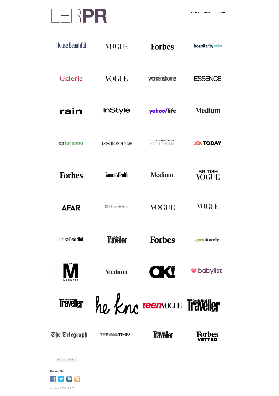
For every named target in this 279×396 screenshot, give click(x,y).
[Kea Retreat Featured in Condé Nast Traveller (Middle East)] (208, 303)
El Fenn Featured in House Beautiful (71, 55)
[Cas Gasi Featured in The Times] (117, 335)
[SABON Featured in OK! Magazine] (162, 271)
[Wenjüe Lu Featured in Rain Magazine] (71, 110)
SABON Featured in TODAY (210, 153)
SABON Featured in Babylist (210, 282)
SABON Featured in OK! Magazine (161, 281)
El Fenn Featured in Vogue (120, 89)
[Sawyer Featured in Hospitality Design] (208, 46)
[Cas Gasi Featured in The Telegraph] (71, 335)
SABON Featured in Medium (165, 185)
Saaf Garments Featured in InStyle (117, 120)
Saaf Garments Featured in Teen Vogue (163, 313)
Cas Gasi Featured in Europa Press (73, 152)
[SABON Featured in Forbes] (71, 175)
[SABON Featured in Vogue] (117, 46)
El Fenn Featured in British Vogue (208, 184)
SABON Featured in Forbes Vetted (209, 345)
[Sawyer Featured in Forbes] (162, 46)
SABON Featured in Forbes (74, 185)
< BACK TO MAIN (200, 12)
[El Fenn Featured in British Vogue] (208, 175)
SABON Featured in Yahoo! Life (163, 120)
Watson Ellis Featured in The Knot (118, 313)
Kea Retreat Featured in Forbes (161, 248)
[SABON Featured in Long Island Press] (117, 142)
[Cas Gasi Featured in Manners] (71, 271)
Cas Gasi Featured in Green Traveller (209, 248)
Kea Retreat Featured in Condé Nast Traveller (161, 345)
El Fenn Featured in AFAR (75, 217)
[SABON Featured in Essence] (208, 78)
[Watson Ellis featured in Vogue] (162, 207)
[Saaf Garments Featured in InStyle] (117, 110)
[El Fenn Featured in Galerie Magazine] (71, 78)
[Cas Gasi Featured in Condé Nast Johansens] (162, 142)
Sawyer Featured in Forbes (166, 56)
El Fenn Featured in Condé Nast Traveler (117, 248)
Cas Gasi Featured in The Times (116, 345)
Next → (72, 360)
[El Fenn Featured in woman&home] (162, 78)
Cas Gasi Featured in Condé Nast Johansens (163, 152)
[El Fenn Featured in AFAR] (71, 207)
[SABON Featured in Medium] (162, 175)
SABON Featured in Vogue (120, 56)
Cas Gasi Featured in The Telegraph (71, 345)
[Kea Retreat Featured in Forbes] (162, 239)
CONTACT (223, 12)
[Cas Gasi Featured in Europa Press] (71, 142)
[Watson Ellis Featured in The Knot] (117, 302)
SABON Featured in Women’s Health (113, 184)
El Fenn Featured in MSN (121, 217)
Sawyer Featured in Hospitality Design (204, 55)
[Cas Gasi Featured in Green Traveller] (208, 239)
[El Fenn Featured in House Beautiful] (71, 46)
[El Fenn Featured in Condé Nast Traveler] (117, 239)
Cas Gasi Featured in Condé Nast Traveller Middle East (72, 313)
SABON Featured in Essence (210, 89)
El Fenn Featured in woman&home (159, 87)
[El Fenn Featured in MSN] (117, 207)
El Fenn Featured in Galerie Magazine (72, 87)
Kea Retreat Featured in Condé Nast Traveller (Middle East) (209, 311)
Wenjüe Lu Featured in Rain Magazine (72, 120)
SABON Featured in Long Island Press (116, 152)
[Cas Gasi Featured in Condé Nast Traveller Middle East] (71, 303)
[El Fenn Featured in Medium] (208, 110)
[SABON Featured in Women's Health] (117, 175)
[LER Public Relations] (79, 15)
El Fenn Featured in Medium (210, 121)
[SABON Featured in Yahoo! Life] (162, 110)
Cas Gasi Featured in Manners (68, 281)
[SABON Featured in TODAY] (208, 142)
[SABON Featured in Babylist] (208, 271)
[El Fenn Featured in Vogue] (117, 78)
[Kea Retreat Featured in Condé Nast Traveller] (162, 335)
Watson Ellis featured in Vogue (161, 216)
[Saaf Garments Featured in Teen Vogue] (162, 305)
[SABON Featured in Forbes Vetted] (208, 335)
